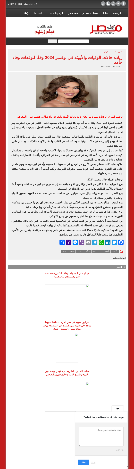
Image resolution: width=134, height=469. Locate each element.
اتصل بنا (38, 13)
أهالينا (105, 13)
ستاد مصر (73, 13)
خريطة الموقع (101, 20)
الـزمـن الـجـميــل (55, 13)
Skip (93, 462)
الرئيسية (117, 13)
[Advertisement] (67, 442)
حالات (87, 251)
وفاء (64, 251)
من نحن (117, 20)
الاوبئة (114, 251)
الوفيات (106, 251)
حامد (79, 251)
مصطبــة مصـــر (90, 13)
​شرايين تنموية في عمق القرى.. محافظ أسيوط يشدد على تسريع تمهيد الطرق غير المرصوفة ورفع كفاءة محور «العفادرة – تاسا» (67, 325)
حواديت (105, 51)
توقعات (96, 251)
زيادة (72, 251)
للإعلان (26, 13)
